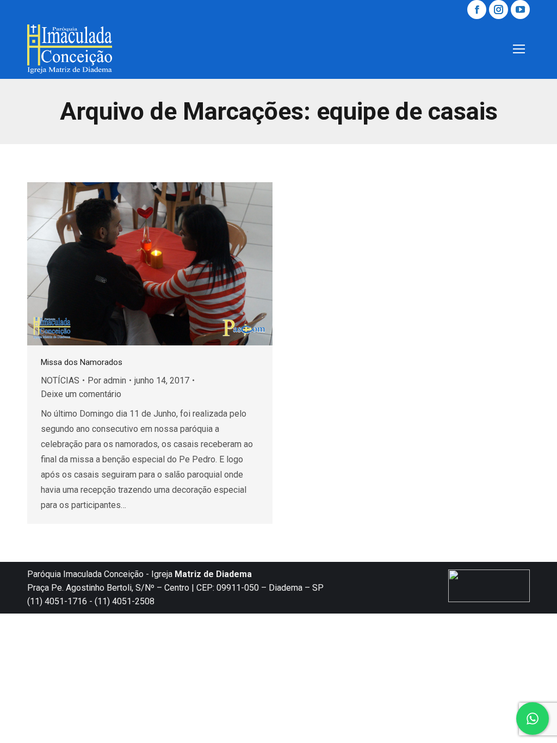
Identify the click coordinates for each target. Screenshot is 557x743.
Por (107, 380)
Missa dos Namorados (81, 362)
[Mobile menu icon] (519, 49)
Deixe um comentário (81, 394)
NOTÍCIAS (60, 380)
